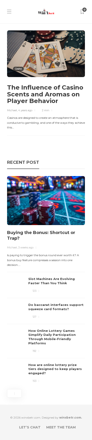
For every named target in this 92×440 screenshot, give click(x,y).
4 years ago (25, 110)
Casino (18, 68)
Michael (12, 110)
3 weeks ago (25, 247)
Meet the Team (61, 427)
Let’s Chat (30, 427)
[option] (46, 279)
